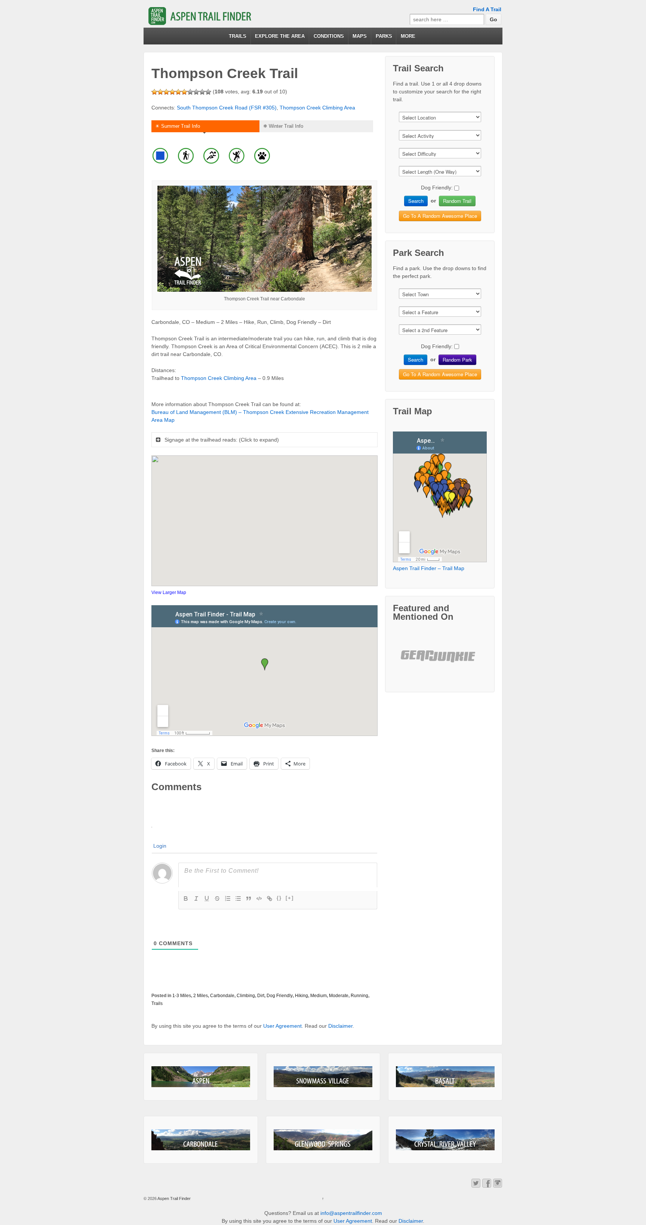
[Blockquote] (248, 898)
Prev (412, 662)
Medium (318, 995)
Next (468, 662)
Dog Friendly (280, 995)
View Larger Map (168, 592)
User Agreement (282, 1026)
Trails (157, 1003)
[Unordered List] (238, 898)
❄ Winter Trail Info (283, 126)
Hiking (301, 995)
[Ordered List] (227, 898)
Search (416, 200)
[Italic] (196, 898)
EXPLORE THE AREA (280, 36)
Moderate (338, 995)
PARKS (384, 36)
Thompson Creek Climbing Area (317, 108)
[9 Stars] (202, 92)
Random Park (457, 359)
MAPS (360, 36)
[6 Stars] (184, 92)
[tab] (204, 127)
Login (159, 846)
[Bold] (186, 898)
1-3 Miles (181, 995)
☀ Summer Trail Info (177, 126)
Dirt (260, 995)
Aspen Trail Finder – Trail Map (428, 568)
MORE (408, 36)
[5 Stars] (178, 92)
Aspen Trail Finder (174, 1198)
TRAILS (237, 36)
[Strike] (217, 898)
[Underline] (207, 898)
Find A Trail (487, 9)
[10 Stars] (208, 92)
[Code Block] (259, 898)
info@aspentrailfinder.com (351, 1213)
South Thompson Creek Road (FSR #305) (227, 108)
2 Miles (200, 995)
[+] (290, 898)
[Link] (269, 898)
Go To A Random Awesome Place (440, 215)
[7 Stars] (190, 92)
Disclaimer (340, 1026)
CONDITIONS (329, 36)
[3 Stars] (166, 92)
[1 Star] (154, 92)
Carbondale (222, 995)
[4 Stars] (172, 92)
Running (359, 995)
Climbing (246, 995)
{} (279, 898)
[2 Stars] (160, 92)
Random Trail (457, 200)
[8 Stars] (196, 92)
